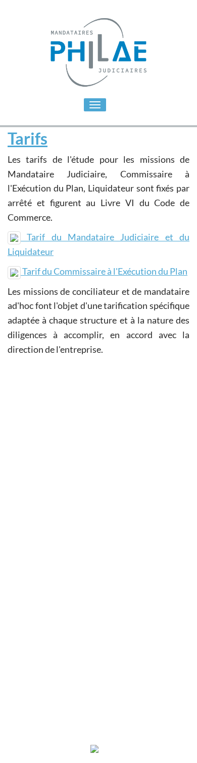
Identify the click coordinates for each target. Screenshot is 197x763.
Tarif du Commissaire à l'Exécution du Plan (104, 271)
